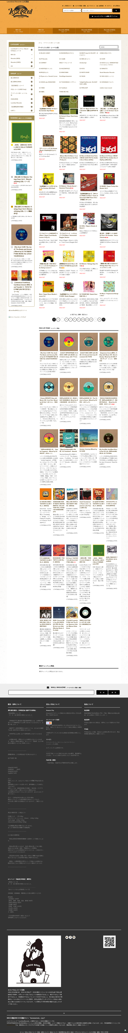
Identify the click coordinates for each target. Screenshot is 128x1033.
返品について (53, 1032)
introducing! (83, 62)
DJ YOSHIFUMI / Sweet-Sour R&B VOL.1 (88, 295)
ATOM (106, 1032)
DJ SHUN (82, 76)
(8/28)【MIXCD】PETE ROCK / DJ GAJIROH (111, 559)
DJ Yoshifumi (63, 88)
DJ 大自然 (62, 59)
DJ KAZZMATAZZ (64, 68)
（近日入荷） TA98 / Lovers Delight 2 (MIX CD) (85, 560)
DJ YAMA (42, 88)
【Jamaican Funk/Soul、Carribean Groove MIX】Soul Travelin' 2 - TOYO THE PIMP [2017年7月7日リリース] (23, 287)
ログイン (109, 5)
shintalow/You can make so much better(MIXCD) (111, 503)
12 (91, 319)
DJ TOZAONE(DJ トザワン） (68, 82)
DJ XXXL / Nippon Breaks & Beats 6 (88, 227)
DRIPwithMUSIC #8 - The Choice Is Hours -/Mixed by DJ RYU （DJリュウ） (88, 400)
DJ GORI (102, 59)
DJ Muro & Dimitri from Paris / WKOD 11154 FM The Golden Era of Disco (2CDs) (89, 158)
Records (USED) (109, 30)
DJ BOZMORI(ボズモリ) (66, 53)
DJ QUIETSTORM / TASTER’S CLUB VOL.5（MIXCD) (98, 503)
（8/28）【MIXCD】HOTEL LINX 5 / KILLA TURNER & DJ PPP (98, 561)
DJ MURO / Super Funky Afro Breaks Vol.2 (109, 187)
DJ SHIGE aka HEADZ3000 (47, 82)
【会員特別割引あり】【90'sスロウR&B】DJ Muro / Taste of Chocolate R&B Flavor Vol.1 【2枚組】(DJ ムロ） (89, 196)
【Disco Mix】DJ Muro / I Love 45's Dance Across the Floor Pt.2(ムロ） (68, 158)
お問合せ (117, 5)
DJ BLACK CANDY (44, 53)
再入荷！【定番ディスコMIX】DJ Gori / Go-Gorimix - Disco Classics (109, 235)
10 (83, 319)
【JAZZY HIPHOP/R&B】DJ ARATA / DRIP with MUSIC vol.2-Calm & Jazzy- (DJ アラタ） (69, 355)
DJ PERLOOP (84, 88)
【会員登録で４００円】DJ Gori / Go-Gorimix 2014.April (48, 187)
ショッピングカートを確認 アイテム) (105, 16)
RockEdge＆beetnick (65, 76)
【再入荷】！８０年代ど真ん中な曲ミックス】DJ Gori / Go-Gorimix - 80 (109, 110)
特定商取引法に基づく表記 (66, 1032)
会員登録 (101, 5)
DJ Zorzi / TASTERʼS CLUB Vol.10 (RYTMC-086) (72, 560)
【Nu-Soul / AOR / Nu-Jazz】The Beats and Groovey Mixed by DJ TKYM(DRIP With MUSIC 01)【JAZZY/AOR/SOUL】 (49, 356)
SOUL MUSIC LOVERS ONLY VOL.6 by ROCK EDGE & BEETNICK (45, 623)
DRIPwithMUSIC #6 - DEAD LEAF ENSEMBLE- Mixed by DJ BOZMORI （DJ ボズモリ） (69, 400)
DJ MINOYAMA (63, 72)
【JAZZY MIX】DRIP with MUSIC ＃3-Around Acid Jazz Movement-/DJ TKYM (89, 355)
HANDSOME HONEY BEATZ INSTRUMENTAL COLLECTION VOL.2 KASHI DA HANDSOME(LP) (59, 506)
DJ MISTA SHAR (84, 72)
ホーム (40, 43)
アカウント (92, 5)
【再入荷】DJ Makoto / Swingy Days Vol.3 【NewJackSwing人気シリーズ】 (23, 179)
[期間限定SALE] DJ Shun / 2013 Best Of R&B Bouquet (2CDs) (68, 265)
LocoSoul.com (11, 1025)
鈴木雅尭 (41, 91)
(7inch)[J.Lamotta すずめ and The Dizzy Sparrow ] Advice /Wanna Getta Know (72, 624)
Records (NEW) (64, 30)
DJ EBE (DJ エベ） (85, 59)
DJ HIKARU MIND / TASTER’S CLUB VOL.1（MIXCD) (45, 503)
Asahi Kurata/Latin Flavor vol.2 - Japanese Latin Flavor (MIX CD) (85, 504)
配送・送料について (42, 1032)
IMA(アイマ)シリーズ (65, 62)
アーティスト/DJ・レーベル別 (51, 43)
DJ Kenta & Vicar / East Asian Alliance (68, 117)
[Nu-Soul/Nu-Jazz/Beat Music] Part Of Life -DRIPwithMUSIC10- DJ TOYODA (108, 451)
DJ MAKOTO (103, 68)
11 (87, 319)
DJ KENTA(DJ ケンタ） (46, 68)
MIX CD (18, 30)
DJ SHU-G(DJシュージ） (107, 76)
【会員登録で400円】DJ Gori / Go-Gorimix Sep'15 (48, 109)
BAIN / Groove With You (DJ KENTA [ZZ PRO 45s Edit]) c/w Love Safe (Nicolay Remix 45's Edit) (58, 625)
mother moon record (106, 88)
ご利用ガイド (67, 5)
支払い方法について (30, 1032)
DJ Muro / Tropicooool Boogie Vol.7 (109, 294)
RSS (102, 1032)
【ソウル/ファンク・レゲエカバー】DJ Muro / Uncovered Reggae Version (68, 235)
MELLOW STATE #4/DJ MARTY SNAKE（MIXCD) (72, 503)
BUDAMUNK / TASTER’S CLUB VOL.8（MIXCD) (58, 560)
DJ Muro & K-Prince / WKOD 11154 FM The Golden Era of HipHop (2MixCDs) (109, 158)
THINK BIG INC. (64, 91)
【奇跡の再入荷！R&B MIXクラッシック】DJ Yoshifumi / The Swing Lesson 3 (48, 265)
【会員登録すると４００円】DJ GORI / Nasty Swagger (68, 295)
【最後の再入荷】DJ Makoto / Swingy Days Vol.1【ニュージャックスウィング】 (109, 265)
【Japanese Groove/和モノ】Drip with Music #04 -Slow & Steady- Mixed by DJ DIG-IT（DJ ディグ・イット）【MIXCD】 (108, 356)
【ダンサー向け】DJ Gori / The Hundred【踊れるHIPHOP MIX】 (89, 110)
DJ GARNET (42, 62)
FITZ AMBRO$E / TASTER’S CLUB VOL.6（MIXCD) (45, 560)
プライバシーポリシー (81, 1032)
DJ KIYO (82, 68)
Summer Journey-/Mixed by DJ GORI (88, 450)
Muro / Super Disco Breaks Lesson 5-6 (48, 295)
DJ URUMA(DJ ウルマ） (107, 82)
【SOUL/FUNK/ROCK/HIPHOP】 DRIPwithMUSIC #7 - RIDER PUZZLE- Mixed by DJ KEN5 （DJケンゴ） (108, 401)
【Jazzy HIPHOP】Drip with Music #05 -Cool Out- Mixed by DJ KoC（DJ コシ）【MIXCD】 (49, 401)
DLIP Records (43, 59)
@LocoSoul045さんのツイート (18, 310)
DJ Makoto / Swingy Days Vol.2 (89, 265)
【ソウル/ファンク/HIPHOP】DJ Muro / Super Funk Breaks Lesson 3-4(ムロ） (48, 235)
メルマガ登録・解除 (80, 5)
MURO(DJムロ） (44, 72)
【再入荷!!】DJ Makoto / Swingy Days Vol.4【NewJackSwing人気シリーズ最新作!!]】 (23, 210)
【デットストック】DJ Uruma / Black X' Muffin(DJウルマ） (48, 149)
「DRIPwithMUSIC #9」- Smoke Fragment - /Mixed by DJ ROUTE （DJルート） (49, 451)
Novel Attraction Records (107, 72)
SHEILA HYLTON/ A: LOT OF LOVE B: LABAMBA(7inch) (85, 623)
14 (99, 319)
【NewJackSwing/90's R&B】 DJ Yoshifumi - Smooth (68, 450)
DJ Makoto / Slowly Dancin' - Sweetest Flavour (68, 187)
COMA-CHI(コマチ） (106, 53)
